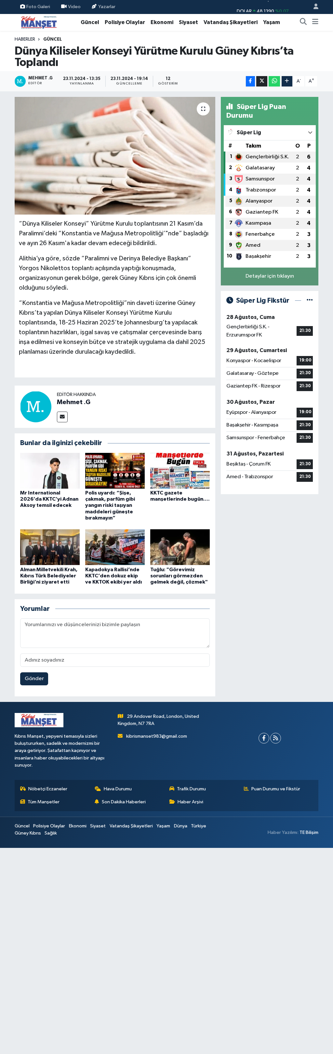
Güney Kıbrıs (28, 833)
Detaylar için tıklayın (270, 276)
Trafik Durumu (191, 788)
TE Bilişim (309, 832)
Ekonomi (162, 22)
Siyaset (188, 22)
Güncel (90, 22)
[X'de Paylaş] (261, 81)
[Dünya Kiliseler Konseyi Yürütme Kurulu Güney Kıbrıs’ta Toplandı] (115, 156)
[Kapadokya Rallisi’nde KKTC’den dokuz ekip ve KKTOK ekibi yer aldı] (115, 547)
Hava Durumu (118, 788)
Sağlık (51, 833)
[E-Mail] (62, 417)
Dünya (180, 825)
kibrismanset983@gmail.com (156, 736)
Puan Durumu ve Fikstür (275, 788)
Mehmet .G (73, 402)
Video (74, 6)
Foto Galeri (38, 6)
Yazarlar (106, 6)
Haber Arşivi (190, 801)
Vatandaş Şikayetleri (231, 22)
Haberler (25, 39)
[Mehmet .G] (35, 406)
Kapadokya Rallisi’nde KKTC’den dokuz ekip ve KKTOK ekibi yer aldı (113, 576)
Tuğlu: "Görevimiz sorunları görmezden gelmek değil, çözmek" (179, 576)
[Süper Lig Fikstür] (310, 300)
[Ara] (303, 22)
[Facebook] (264, 738)
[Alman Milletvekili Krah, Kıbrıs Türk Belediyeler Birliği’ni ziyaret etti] (50, 547)
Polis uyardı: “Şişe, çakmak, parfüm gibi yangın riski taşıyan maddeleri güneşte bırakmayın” (110, 505)
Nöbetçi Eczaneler (47, 788)
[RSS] (275, 738)
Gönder (34, 678)
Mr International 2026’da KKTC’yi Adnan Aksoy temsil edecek (49, 499)
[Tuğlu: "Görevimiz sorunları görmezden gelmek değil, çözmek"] (180, 547)
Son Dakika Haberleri (124, 801)
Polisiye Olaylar (125, 22)
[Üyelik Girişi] (313, 7)
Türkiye (198, 825)
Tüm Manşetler (44, 801)
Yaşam (271, 22)
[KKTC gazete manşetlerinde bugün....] (180, 470)
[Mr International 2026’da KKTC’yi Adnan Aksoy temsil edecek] (50, 470)
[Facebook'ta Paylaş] (250, 81)
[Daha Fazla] (287, 81)
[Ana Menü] (315, 22)
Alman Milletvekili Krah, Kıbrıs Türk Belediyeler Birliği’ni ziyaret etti (48, 576)
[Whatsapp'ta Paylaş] (274, 81)
